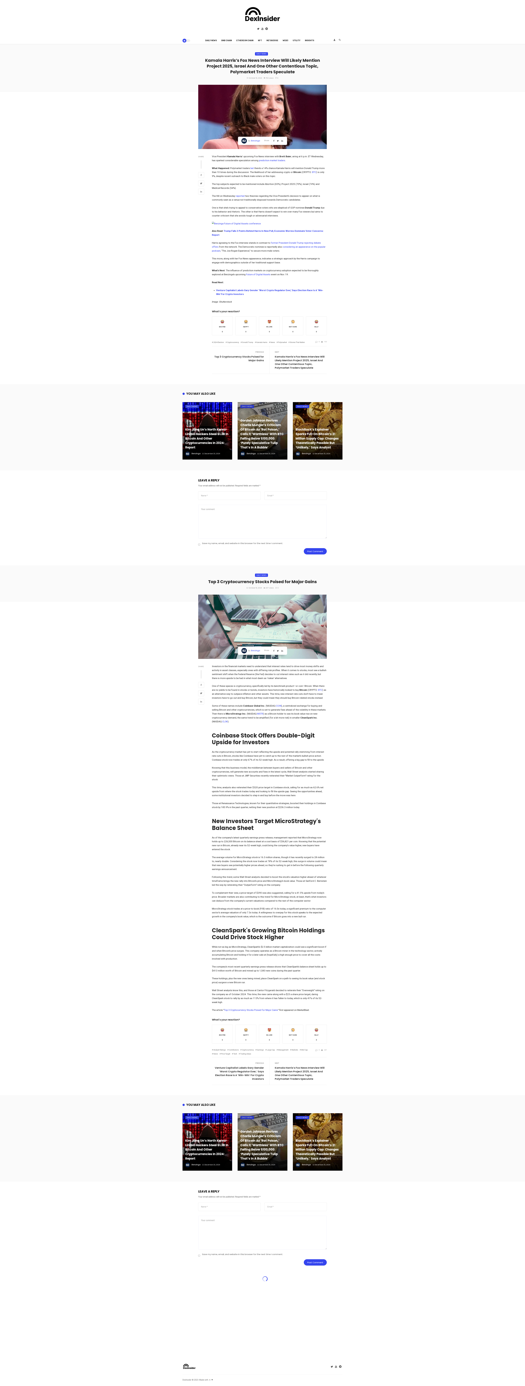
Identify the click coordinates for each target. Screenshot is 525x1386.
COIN (278, 705)
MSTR (260, 713)
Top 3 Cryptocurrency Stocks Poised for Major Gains (239, 358)
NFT (260, 40)
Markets (295, 1050)
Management (283, 1050)
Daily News (211, 40)
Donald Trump (247, 342)
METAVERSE (272, 40)
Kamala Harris (261, 342)
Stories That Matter (297, 342)
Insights (309, 40)
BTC (314, 172)
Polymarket (282, 342)
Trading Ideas (245, 1054)
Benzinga (255, 140)
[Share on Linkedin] (201, 192)
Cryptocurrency (233, 342)
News (272, 342)
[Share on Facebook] (201, 175)
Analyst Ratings (219, 1050)
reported (240, 196)
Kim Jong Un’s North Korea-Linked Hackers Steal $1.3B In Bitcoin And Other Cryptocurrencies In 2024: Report (206, 438)
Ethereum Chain (244, 40)
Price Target (225, 1054)
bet (252, 168)
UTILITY (296, 40)
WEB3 (285, 40)
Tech (235, 1054)
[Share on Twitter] (201, 183)
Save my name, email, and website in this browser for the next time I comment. (242, 543)
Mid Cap (304, 1050)
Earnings (260, 1050)
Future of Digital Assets (258, 274)
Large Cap (271, 1050)
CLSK (225, 721)
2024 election (218, 342)
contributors (234, 1050)
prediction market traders (272, 160)
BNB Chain (226, 40)
